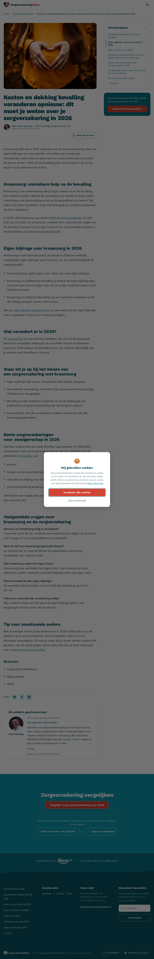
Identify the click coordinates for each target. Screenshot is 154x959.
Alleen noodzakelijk (77, 500)
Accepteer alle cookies (77, 492)
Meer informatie (95, 483)
